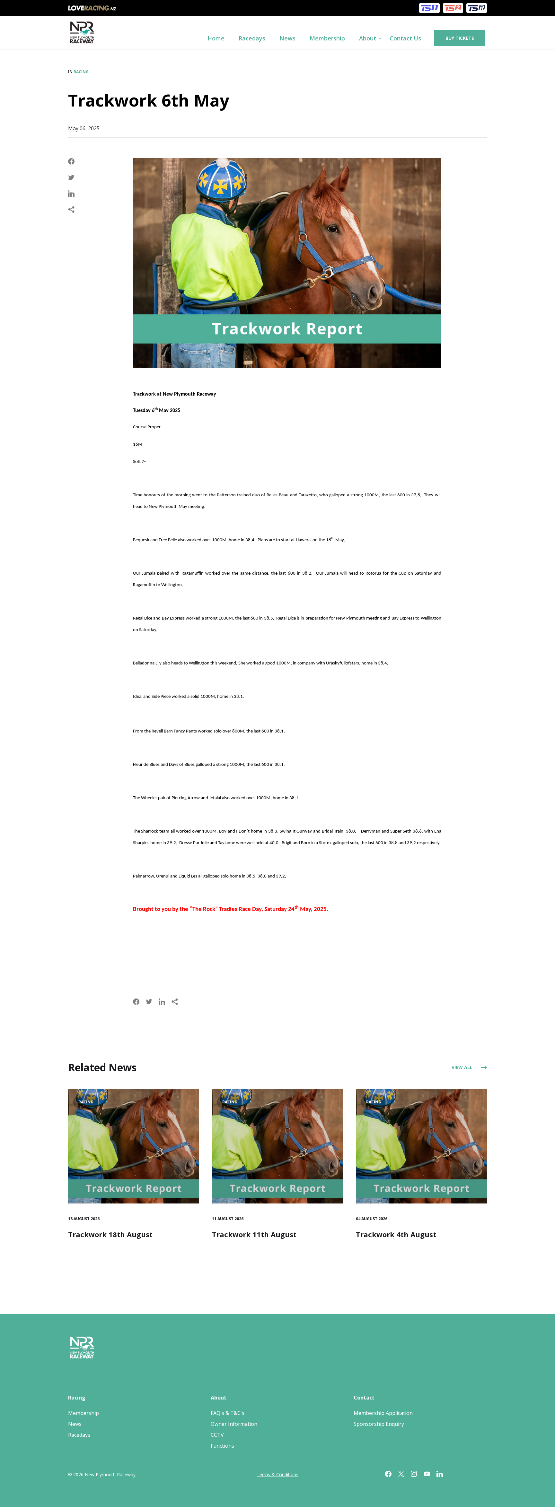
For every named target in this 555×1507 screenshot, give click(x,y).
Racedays (252, 38)
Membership (327, 38)
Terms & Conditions (277, 1474)
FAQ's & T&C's (227, 1413)
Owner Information (234, 1423)
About (218, 1397)
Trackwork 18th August (110, 1234)
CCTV (217, 1434)
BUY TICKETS (459, 38)
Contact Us (405, 38)
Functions (222, 1445)
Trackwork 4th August (396, 1234)
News (287, 38)
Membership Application (383, 1413)
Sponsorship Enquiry (379, 1423)
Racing (81, 71)
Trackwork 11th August (254, 1234)
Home (216, 38)
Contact (364, 1397)
